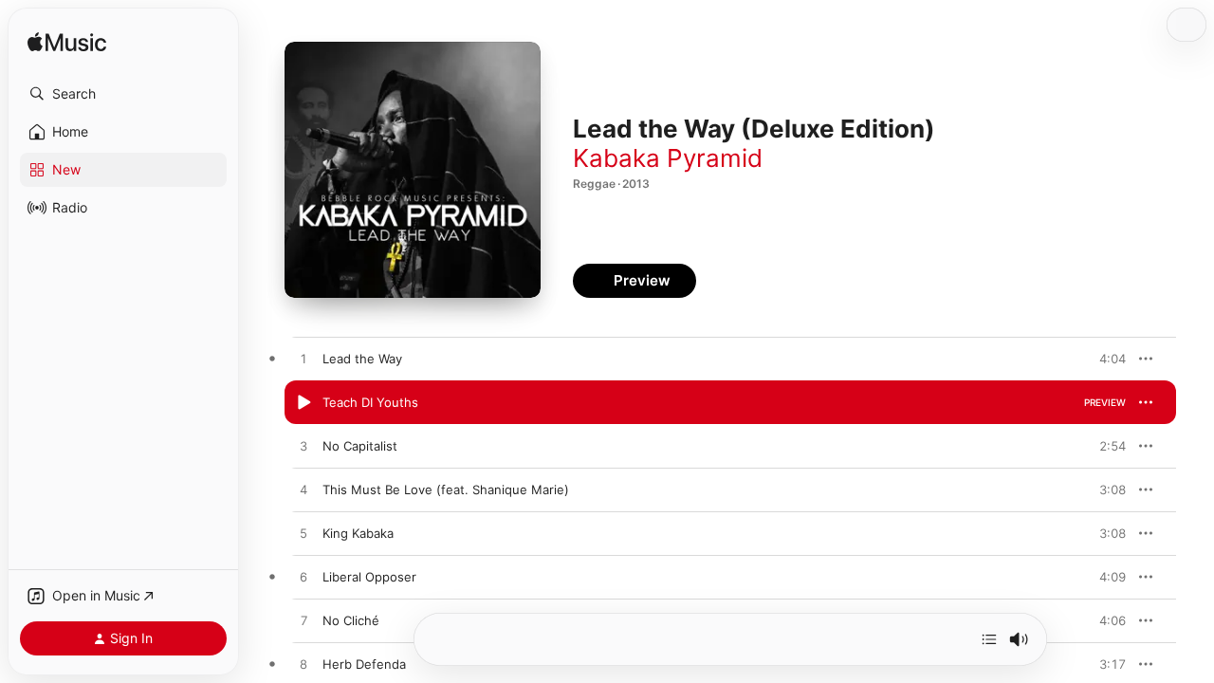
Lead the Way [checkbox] (362, 358)
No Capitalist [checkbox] (359, 445)
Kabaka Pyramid (668, 158)
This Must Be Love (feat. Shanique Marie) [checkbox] (445, 489)
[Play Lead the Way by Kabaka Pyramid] (303, 359)
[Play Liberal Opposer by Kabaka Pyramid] (303, 577)
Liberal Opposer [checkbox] (369, 576)
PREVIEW (1105, 358)
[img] (67, 43)
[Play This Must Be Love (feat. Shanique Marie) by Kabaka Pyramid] (303, 490)
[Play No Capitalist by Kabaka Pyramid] (303, 446)
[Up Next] (989, 639)
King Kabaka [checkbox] (358, 533)
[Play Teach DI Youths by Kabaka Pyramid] (303, 403)
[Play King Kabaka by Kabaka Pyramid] (303, 534)
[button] (123, 94)
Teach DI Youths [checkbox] (370, 402)
